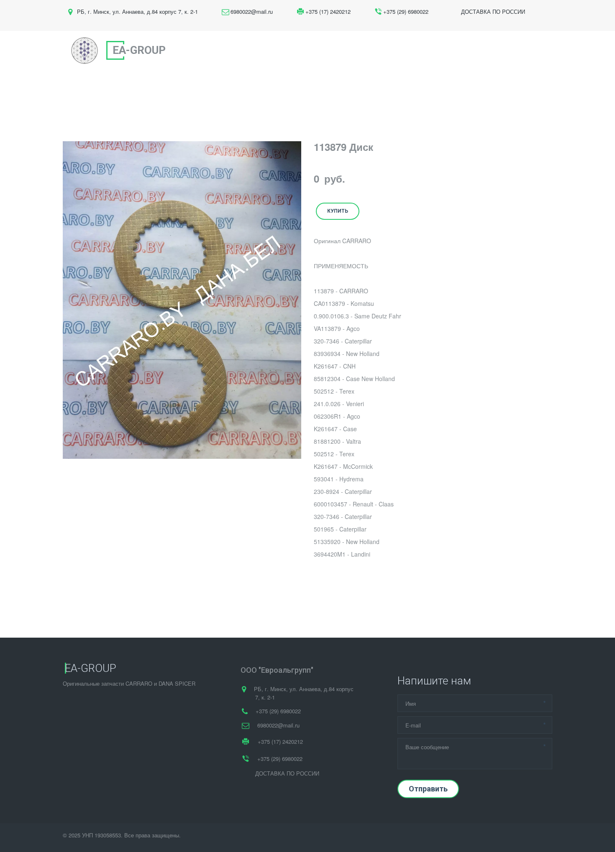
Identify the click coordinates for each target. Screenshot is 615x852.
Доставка (450, 50)
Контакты (495, 50)
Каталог (407, 50)
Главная (278, 50)
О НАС (315, 50)
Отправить (428, 788)
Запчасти (359, 50)
